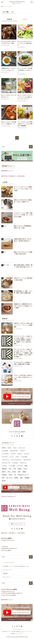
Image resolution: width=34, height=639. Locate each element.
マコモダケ (15, 462)
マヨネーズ (23, 462)
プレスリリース (7, 570)
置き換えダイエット (23, 474)
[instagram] (17, 436)
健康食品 (4, 468)
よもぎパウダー (14, 450)
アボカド (22, 450)
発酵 (19, 471)
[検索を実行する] (31, 146)
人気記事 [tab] (24, 19)
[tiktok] (19, 436)
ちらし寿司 (5, 450)
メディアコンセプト (8, 562)
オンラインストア (17, 524)
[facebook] (12, 436)
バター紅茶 (24, 456)
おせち (9, 447)
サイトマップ (7, 577)
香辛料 (3, 480)
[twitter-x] (14, 436)
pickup (3, 447)
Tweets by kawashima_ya (8, 496)
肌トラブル (9, 477)
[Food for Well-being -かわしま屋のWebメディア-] (17, 2)
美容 (3, 477)
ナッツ (11, 456)
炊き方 (25, 468)
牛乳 (9, 471)
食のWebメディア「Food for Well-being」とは (16, 566)
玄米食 (14, 471)
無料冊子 (5, 573)
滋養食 (19, 468)
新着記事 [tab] (9, 19)
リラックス (19, 465)
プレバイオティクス (16, 459)
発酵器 (24, 471)
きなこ (15, 447)
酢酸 (21, 477)
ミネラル (4, 465)
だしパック (22, 447)
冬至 (10, 468)
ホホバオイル (27, 459)
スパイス (26, 453)
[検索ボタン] (31, 2)
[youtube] (22, 436)
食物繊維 (27, 477)
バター (17, 456)
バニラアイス (5, 459)
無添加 (3, 471)
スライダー (5, 456)
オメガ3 (13, 453)
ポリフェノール (6, 462)
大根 (14, 468)
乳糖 (26, 465)
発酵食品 (4, 474)
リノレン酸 (12, 465)
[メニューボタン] (2, 2)
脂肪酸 (16, 477)
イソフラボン (5, 453)
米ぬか (10, 474)
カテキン (19, 453)
